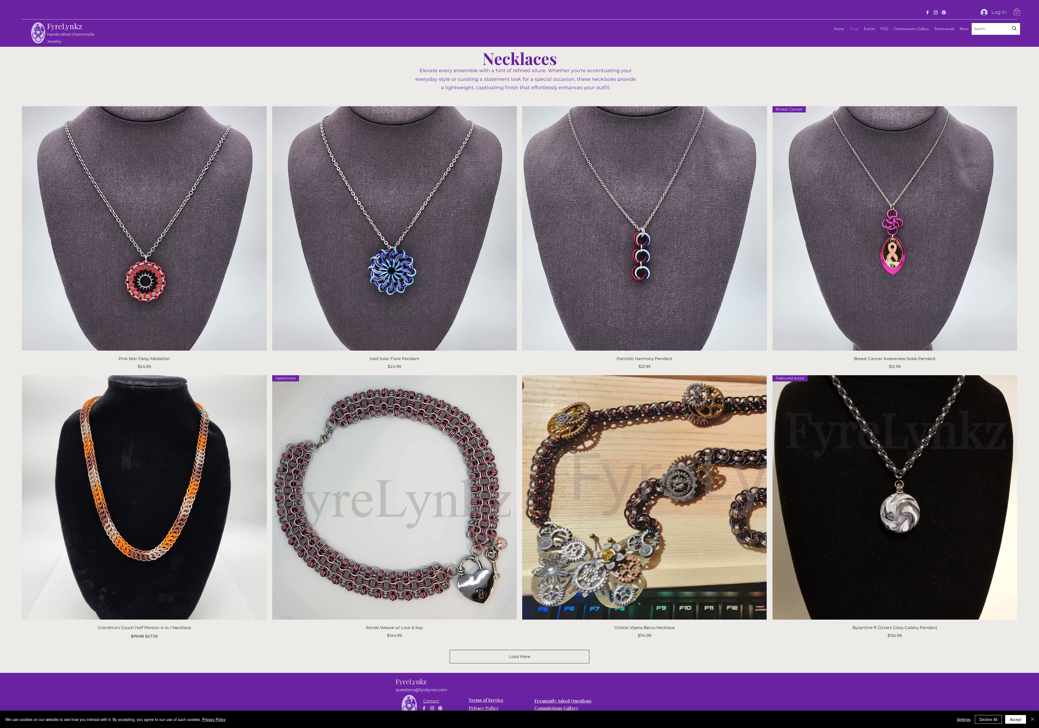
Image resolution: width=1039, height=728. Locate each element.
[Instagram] (935, 12)
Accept (1015, 719)
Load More (519, 656)
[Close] (1032, 719)
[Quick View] (144, 228)
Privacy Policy (214, 719)
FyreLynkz (64, 26)
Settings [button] (964, 719)
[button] (1017, 12)
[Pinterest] (943, 12)
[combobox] (995, 29)
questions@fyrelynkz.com (421, 689)
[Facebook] (927, 12)
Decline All (988, 719)
